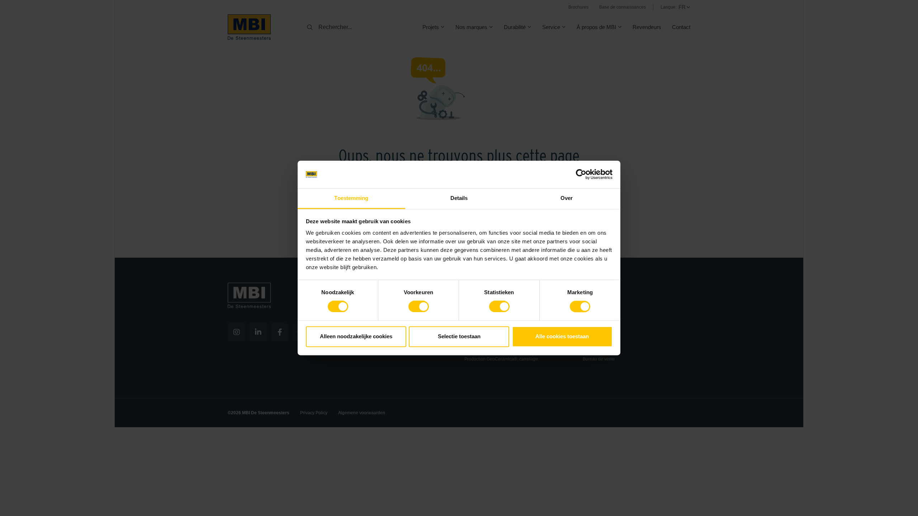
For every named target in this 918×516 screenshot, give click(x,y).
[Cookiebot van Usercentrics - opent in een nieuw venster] (581, 174)
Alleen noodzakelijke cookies (356, 336)
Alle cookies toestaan (562, 336)
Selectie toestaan (459, 336)
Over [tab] (566, 198)
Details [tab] (459, 198)
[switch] (418, 308)
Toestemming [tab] (351, 198)
